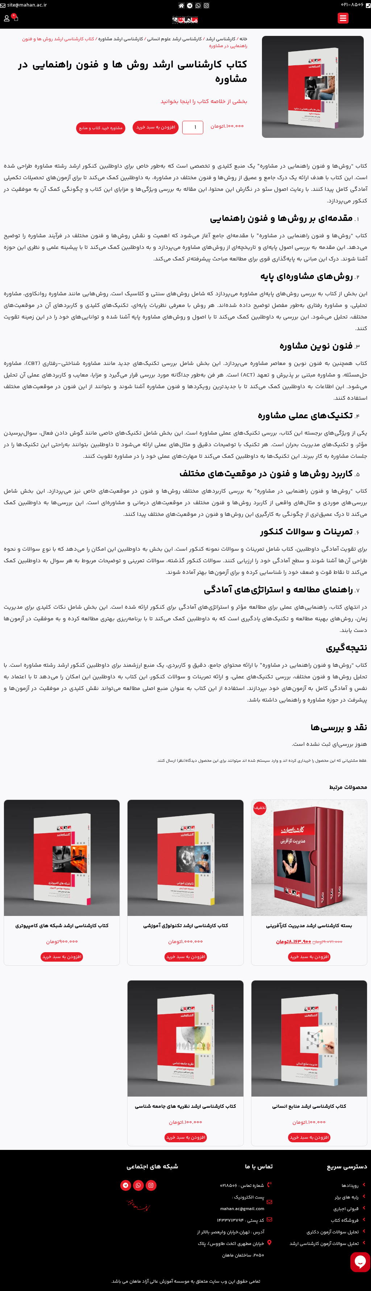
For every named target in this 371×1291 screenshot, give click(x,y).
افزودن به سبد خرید (155, 127)
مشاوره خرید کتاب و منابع (100, 128)
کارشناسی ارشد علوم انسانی (174, 39)
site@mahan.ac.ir (27, 5)
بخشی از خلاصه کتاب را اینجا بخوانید (204, 101)
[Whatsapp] (198, 5)
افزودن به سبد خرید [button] (309, 957)
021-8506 (352, 5)
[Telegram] (190, 5)
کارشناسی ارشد (220, 39)
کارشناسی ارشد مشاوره (120, 39)
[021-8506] (368, 5)
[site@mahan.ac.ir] (2, 5)
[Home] (181, 5)
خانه (243, 39)
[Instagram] (206, 5)
